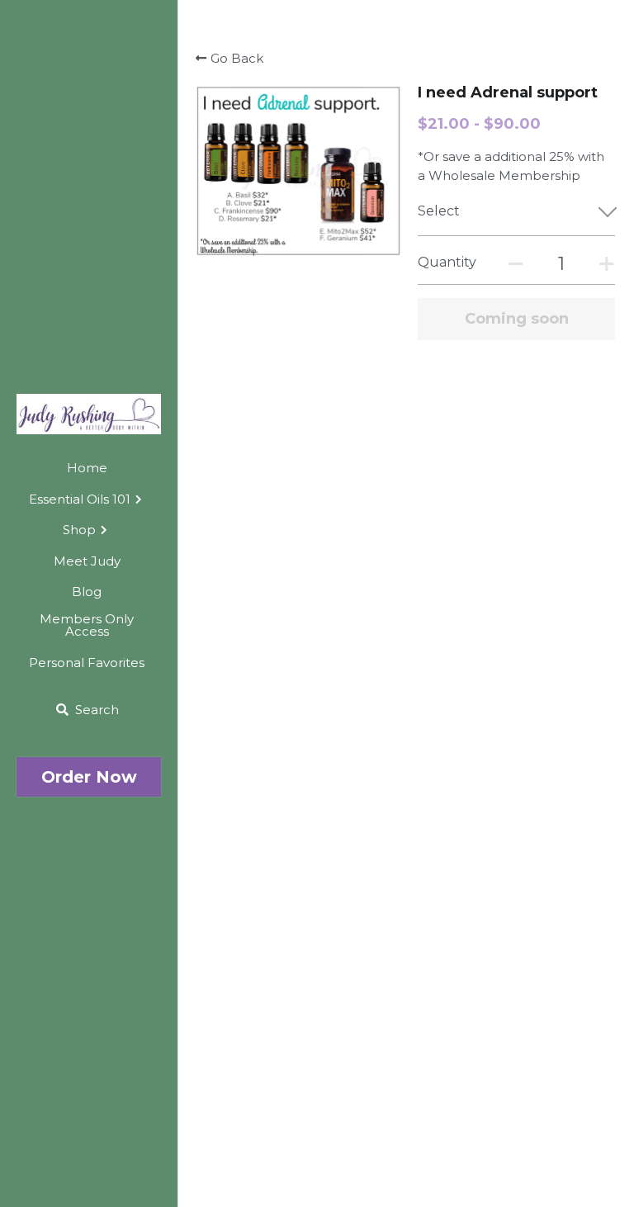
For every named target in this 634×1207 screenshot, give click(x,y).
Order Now (89, 777)
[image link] (89, 413)
